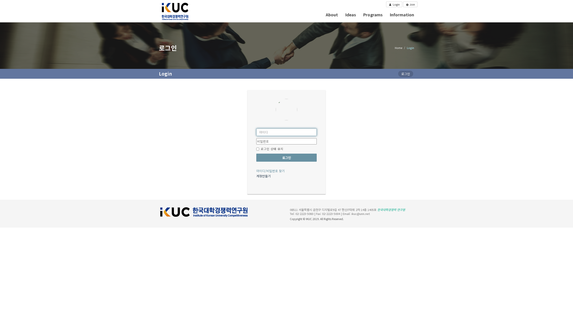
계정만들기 (263, 176)
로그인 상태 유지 (272, 149)
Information (402, 14)
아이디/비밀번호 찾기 (270, 171)
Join (412, 4)
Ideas (350, 14)
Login (396, 4)
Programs (373, 14)
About (332, 14)
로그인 (286, 157)
